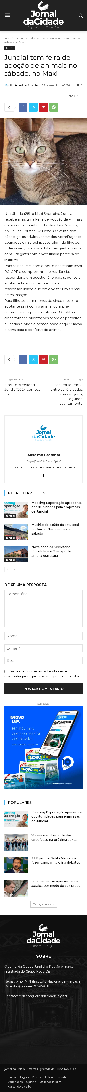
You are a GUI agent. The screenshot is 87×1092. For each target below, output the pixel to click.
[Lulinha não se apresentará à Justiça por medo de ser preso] (16, 888)
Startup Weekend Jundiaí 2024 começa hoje (22, 389)
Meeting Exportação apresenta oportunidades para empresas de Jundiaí (56, 507)
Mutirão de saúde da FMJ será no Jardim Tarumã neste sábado (55, 529)
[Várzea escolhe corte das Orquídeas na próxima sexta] (16, 842)
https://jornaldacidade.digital (43, 461)
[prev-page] (7, 569)
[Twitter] (33, 107)
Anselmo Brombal (27, 85)
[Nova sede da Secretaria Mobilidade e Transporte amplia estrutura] (16, 554)
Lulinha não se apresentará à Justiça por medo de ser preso (55, 883)
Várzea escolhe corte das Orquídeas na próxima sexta (54, 837)
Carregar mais (42, 904)
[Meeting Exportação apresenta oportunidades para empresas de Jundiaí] (16, 510)
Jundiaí (18, 38)
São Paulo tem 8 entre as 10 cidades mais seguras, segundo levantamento (66, 394)
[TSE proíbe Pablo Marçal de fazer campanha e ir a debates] (16, 865)
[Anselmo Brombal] (7, 85)
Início (7, 38)
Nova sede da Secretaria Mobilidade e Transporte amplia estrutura (51, 551)
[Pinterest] (43, 107)
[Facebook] (23, 107)
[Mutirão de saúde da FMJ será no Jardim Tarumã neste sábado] (16, 532)
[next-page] (14, 569)
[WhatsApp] (53, 107)
